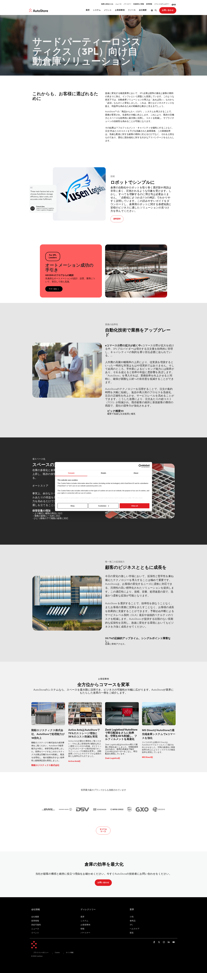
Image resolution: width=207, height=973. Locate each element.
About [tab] (136, 473)
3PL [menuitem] (131, 925)
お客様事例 (120, 10)
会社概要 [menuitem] (35, 917)
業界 (88, 10)
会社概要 (143, 10)
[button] (154, 942)
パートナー (127, 4)
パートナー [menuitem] (85, 933)
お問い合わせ (168, 10)
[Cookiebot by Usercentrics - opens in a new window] (140, 466)
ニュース (118, 4)
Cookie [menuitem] (57, 952)
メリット (108, 10)
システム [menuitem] (84, 921)
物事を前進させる (107, 4)
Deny (72, 506)
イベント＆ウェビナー (161, 4)
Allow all (134, 506)
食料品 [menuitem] (133, 921)
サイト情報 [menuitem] (69, 952)
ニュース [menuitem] (35, 929)
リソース (132, 10)
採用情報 (149, 4)
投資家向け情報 (138, 4)
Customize (102, 506)
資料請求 (117, 219)
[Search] (155, 10)
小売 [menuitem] (132, 917)
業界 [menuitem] (82, 917)
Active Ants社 (74, 761)
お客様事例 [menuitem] (85, 925)
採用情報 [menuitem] (35, 921)
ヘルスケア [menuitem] (134, 929)
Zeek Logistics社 (112, 758)
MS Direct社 (147, 757)
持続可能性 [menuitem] (36, 925)
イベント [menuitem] (35, 933)
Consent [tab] (71, 473)
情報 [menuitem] (82, 929)
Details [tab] (103, 473)
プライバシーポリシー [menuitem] (41, 952)
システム (97, 10)
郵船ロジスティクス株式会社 (45, 765)
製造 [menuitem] (132, 933)
